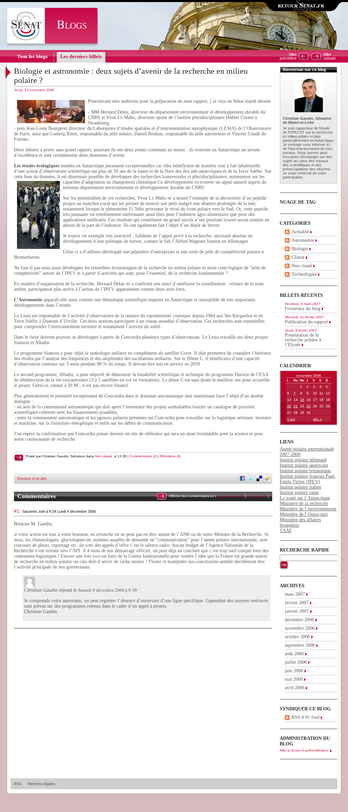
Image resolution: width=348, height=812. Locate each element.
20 (289, 406)
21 (296, 406)
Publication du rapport (306, 321)
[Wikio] (268, 479)
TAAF (286, 530)
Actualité (300, 231)
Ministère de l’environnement (308, 508)
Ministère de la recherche (304, 503)
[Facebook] (243, 479)
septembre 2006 (300, 645)
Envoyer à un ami (31, 478)
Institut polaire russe (299, 492)
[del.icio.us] (260, 479)
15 (302, 400)
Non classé (103, 456)
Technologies (304, 274)
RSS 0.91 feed (305, 717)
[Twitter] (251, 479)
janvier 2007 (297, 611)
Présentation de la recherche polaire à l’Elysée (303, 340)
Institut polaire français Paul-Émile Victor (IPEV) (308, 479)
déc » (317, 419)
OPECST (296, 132)
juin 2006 (294, 670)
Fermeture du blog (302, 308)
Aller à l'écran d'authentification (304, 750)
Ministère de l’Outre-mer (304, 514)
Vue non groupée (230, 496)
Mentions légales (41, 784)
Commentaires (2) (143, 456)
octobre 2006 (297, 636)
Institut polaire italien (300, 487)
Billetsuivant (329, 56)
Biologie (300, 248)
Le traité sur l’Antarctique (305, 498)
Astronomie (303, 240)
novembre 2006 (300, 628)
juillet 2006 (296, 662)
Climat (298, 257)
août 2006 (294, 653)
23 (309, 406)
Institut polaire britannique (305, 470)
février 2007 (297, 602)
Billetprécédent (288, 56)
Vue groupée (257, 496)
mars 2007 (295, 594)
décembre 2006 (299, 619)
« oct (291, 419)
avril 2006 (294, 687)
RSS (17, 784)
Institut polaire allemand (303, 459)
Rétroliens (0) (170, 456)
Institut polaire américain (304, 465)
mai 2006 (294, 679)
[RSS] (287, 232)
